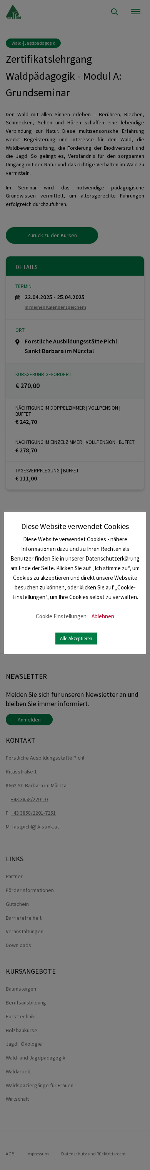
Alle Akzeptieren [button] (76, 638)
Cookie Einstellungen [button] (61, 616)
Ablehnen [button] (103, 616)
